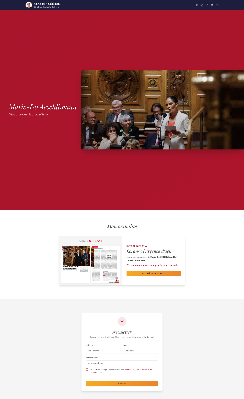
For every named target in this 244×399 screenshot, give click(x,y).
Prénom (89, 345)
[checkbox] (87, 369)
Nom (125, 345)
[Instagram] (202, 5)
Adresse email (92, 357)
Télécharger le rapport (156, 273)
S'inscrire (122, 383)
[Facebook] (196, 5)
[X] (212, 5)
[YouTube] (217, 5)
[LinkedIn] (207, 5)
